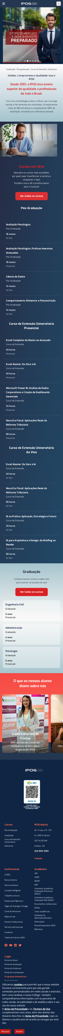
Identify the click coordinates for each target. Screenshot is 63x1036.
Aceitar (19, 1031)
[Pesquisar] (58, 3)
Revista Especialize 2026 (44, 925)
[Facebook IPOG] (6, 945)
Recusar (5, 1031)
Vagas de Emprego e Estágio (16, 906)
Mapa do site (10, 917)
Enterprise (52, 69)
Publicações (39, 922)
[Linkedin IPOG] (15, 945)
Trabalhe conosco (12, 896)
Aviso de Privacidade (16, 1009)
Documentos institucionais (45, 904)
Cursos (9, 824)
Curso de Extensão (39, 69)
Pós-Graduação (31, 208)
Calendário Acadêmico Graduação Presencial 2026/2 (43, 891)
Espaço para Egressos (14, 901)
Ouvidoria (9, 932)
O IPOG (7, 875)
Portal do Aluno (11, 960)
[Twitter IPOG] (20, 945)
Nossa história (11, 880)
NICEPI (37, 881)
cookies (18, 984)
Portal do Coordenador (14, 972)
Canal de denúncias (13, 911)
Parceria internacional (14, 927)
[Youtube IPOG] (10, 945)
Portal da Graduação (13, 964)
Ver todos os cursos (31, 196)
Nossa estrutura (11, 885)
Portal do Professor (13, 968)
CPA (36, 873)
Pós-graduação (23, 69)
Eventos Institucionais (14, 922)
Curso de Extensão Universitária (12, 840)
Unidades (38, 858)
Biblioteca (38, 929)
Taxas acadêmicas (42, 911)
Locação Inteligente (13, 890)
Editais (37, 908)
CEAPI (36, 877)
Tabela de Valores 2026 (15, 937)
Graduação (10, 69)
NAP (36, 885)
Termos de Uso (41, 1009)
